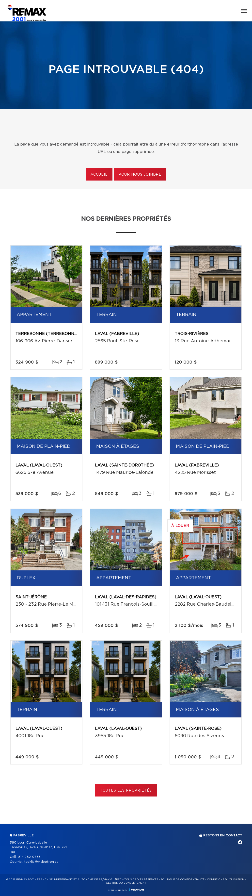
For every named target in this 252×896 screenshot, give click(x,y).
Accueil (99, 174)
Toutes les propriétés (126, 790)
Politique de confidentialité (183, 879)
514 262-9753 (29, 857)
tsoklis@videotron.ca (41, 861)
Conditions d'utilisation (225, 879)
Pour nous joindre (140, 174)
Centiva (136, 890)
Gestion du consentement (126, 883)
